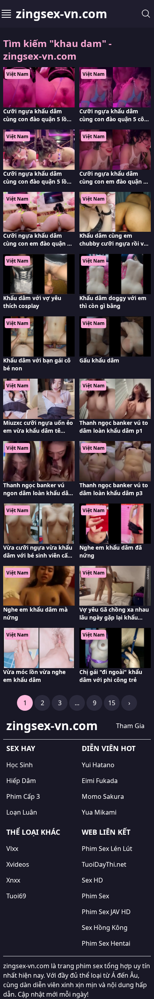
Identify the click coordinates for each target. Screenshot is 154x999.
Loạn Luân (21, 812)
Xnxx (13, 880)
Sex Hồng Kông (105, 927)
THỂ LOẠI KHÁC (33, 832)
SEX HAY (20, 748)
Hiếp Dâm (21, 780)
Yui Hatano (98, 765)
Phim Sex (95, 896)
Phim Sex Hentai (106, 943)
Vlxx (12, 848)
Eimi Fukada (100, 780)
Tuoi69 (16, 896)
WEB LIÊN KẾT (106, 832)
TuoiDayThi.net (104, 864)
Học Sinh (19, 765)
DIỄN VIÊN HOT (108, 748)
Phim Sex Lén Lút (107, 848)
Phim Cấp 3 (23, 796)
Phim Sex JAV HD (106, 911)
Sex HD (92, 880)
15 (111, 703)
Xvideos (17, 864)
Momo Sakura (103, 796)
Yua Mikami (99, 812)
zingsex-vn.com (61, 14)
